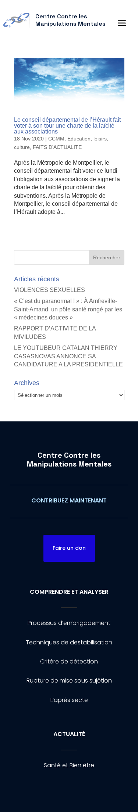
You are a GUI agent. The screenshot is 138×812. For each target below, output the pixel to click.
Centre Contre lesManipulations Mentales (69, 459)
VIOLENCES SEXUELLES (49, 290)
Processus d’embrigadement (69, 623)
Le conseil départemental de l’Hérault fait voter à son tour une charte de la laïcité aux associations (67, 126)
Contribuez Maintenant (69, 500)
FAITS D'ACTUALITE (57, 147)
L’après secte (69, 700)
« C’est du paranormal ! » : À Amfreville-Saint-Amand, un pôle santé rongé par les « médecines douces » (68, 309)
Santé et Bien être (69, 765)
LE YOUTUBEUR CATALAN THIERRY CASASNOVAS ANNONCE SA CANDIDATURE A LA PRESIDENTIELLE (68, 356)
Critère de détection (69, 661)
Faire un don (69, 548)
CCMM (56, 139)
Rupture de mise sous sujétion (69, 680)
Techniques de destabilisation (69, 642)
